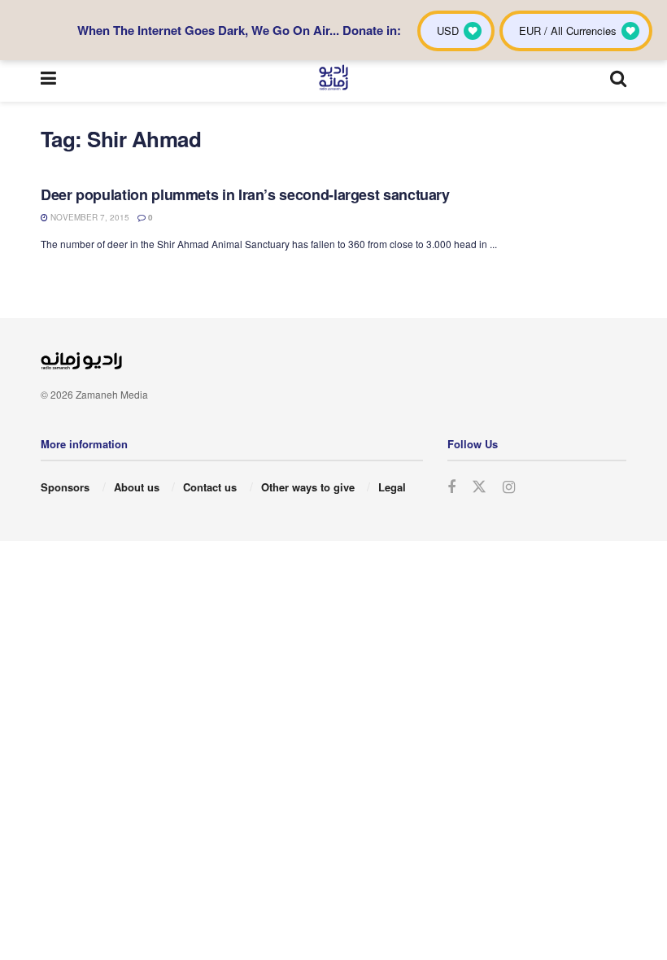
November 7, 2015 (88, 217)
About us (136, 487)
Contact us (210, 487)
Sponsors (65, 487)
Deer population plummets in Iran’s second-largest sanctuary (245, 194)
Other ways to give (308, 487)
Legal (392, 487)
